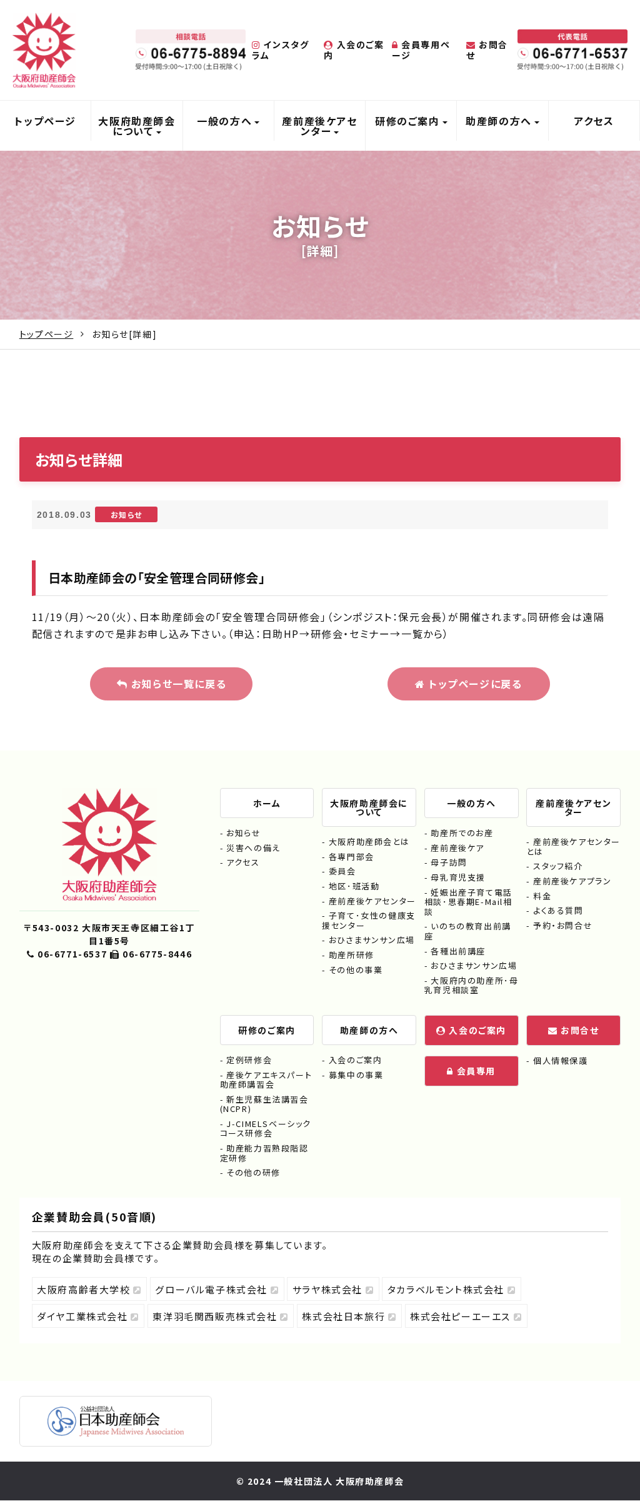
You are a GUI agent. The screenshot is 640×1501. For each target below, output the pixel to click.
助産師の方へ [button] (499, 120)
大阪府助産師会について (369, 807)
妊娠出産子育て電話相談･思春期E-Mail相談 (468, 901)
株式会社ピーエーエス (462, 1316)
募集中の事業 (356, 1075)
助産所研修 (351, 955)
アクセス (594, 120)
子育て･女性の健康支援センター (369, 920)
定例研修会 (249, 1060)
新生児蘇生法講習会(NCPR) (264, 1104)
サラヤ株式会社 (329, 1289)
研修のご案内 (267, 1030)
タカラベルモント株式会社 (448, 1289)
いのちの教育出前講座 (467, 931)
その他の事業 (355, 970)
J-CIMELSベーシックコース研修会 (265, 1129)
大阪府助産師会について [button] (136, 125)
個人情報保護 (560, 1060)
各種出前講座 (458, 951)
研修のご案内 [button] (407, 120)
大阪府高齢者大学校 (85, 1289)
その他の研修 (253, 1172)
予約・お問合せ (562, 925)
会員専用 (475, 1070)
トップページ (45, 120)
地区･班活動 (354, 886)
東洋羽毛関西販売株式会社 (216, 1316)
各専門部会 (351, 856)
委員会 (342, 871)
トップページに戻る (473, 683)
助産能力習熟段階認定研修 (264, 1153)
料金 (542, 896)
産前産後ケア (457, 848)
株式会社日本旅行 (345, 1316)
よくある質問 (558, 910)
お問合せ (487, 49)
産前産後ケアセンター (372, 901)
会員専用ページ (421, 49)
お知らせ (243, 833)
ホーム (267, 803)
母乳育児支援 (458, 877)
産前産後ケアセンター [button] (319, 125)
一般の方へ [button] (224, 120)
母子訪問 (449, 862)
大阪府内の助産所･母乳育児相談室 (471, 985)
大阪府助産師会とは (369, 841)
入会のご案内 (354, 49)
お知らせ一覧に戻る (177, 683)
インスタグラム (280, 49)
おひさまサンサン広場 (372, 940)
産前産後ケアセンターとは (573, 846)
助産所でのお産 (462, 833)
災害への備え (253, 848)
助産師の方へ (369, 1030)
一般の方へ (471, 803)
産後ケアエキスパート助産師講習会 (266, 1080)
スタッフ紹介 (557, 866)
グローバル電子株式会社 (212, 1289)
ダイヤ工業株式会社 (84, 1316)
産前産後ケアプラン (572, 881)
